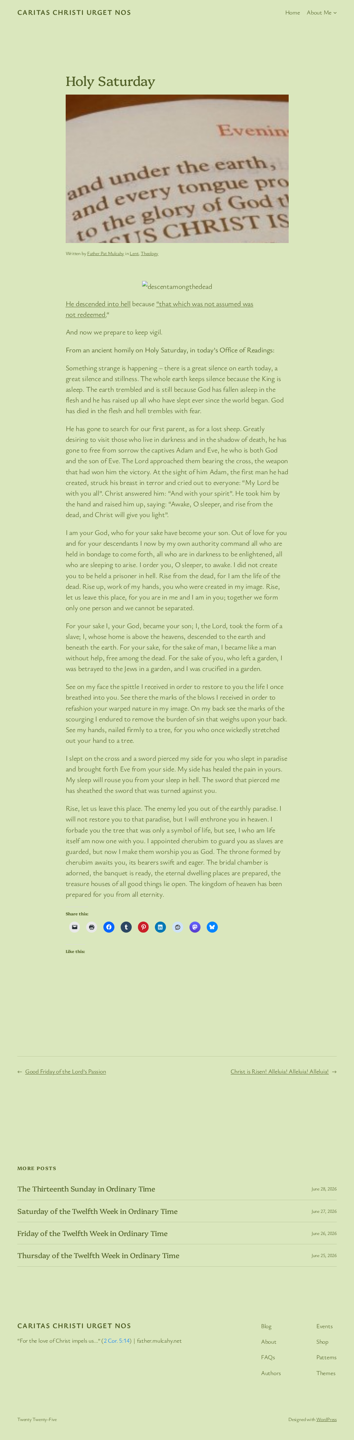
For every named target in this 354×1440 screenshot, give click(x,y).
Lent (134, 253)
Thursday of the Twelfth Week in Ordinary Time (98, 1255)
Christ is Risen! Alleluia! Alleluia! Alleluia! (280, 1071)
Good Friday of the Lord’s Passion (65, 1071)
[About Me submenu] (335, 12)
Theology (149, 253)
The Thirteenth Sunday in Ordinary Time (86, 1189)
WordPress (326, 1419)
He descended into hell (98, 303)
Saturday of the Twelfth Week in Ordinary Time (97, 1211)
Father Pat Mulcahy (105, 253)
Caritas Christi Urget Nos (74, 12)
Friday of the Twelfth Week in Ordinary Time (92, 1233)
